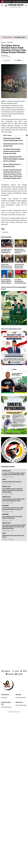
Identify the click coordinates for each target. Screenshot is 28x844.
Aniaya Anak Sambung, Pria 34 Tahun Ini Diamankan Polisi (7, 266)
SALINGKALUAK (16, 711)
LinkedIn (20, 674)
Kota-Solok (5, 232)
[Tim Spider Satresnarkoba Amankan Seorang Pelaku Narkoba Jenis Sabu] (21, 274)
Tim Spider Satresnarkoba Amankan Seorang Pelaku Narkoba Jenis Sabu (11, 151)
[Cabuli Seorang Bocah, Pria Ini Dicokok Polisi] (21, 259)
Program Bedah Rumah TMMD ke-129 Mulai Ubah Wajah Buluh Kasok (13, 499)
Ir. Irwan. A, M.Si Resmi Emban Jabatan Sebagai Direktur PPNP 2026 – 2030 (13, 473)
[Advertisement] (14, 14)
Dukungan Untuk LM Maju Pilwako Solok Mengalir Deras (13, 139)
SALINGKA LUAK (20, 37)
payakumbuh (5, 505)
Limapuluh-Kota (6, 470)
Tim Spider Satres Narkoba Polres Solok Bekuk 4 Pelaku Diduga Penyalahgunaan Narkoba (6, 251)
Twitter (17, 671)
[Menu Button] (2, 5)
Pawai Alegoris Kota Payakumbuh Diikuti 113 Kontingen (12, 517)
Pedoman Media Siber (21, 705)
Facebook (11, 674)
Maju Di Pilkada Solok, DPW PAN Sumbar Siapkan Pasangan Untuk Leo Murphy (13, 159)
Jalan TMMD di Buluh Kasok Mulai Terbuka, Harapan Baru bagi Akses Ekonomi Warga (12, 490)
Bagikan (19, 60)
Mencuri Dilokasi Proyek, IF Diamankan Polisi (12, 165)
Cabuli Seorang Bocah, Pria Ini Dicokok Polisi (13, 145)
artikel (4, 479)
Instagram (7, 671)
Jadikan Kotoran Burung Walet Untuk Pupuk (13, 536)
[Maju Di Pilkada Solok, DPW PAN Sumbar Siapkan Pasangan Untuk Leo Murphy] (7, 274)
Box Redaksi (4, 697)
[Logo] (14, 684)
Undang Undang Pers (6, 707)
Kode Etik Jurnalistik (21, 697)
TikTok (25, 671)
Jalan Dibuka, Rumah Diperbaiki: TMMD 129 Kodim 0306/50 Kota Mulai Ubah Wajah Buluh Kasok (14, 526)
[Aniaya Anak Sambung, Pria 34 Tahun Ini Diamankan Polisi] (7, 259)
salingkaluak (16, 5)
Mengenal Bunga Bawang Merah (11, 481)
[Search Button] (25, 5)
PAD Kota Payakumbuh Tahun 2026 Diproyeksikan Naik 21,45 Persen (12, 508)
